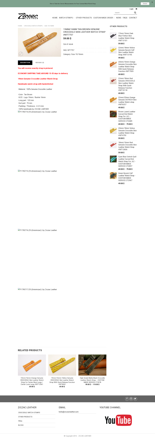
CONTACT (133, 18)
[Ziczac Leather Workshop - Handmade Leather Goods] (28, 16)
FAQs (125, 18)
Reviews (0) (40, 62)
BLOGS (20, 425)
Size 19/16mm (49, 26)
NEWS (118, 18)
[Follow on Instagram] (131, 399)
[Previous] (18, 373)
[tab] (25, 62)
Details (145, 3)
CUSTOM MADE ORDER (103, 18)
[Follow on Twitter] (135, 399)
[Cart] (136, 9)
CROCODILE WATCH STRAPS (33, 26)
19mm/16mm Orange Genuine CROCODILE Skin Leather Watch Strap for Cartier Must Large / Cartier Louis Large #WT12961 (32, 381)
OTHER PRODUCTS (84, 18)
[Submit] (135, 13)
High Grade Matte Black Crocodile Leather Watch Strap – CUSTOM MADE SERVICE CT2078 (92, 380)
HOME (54, 18)
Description (25, 62)
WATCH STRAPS (66, 18)
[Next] (106, 373)
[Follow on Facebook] (127, 399)
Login (131, 9)
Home (20, 26)
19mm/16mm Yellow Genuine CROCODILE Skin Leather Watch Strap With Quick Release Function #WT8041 (62, 381)
